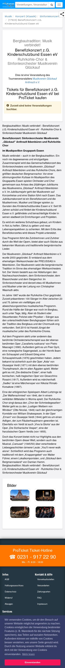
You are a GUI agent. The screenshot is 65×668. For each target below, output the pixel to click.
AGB (7, 579)
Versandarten (43, 585)
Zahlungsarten (43, 591)
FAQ (39, 597)
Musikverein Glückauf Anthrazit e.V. (41, 80)
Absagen (9, 603)
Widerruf (8, 597)
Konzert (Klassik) (25, 16)
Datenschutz (10, 591)
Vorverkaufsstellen (45, 579)
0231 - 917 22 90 (36, 556)
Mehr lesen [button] (28, 654)
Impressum (42, 603)
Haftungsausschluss (14, 585)
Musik (8, 16)
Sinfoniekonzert (49, 16)
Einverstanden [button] (32, 662)
